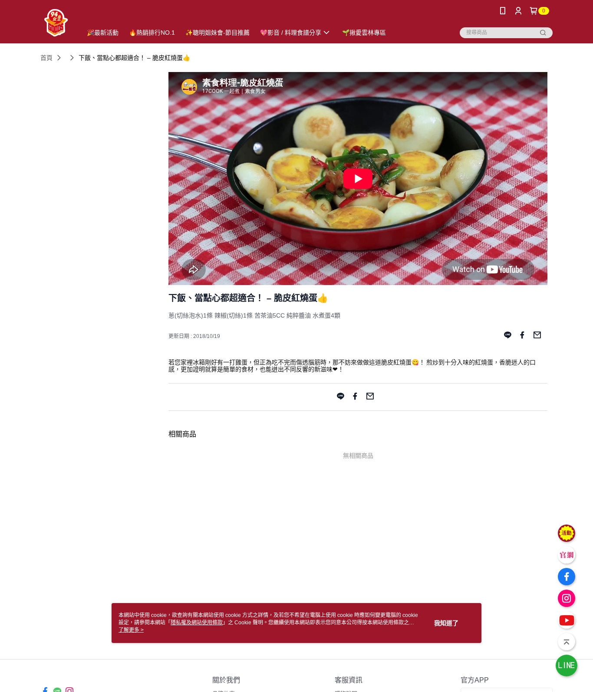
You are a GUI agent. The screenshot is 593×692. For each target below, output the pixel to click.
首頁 (46, 57)
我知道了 (446, 623)
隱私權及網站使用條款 (197, 623)
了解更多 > (131, 630)
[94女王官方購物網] (55, 23)
